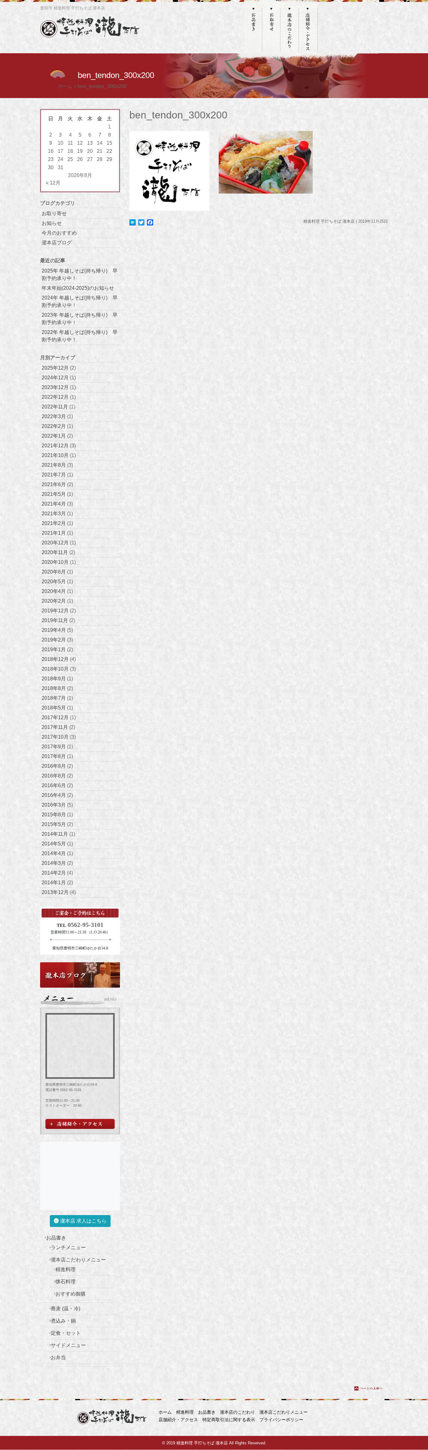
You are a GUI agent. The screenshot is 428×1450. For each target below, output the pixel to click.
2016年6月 (54, 785)
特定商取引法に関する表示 (228, 1419)
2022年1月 (54, 436)
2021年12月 (55, 445)
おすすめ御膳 (70, 1294)
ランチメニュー (68, 1247)
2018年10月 (55, 669)
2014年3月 (54, 863)
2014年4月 (54, 853)
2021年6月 (54, 484)
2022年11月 (55, 406)
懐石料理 (65, 1281)
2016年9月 (54, 766)
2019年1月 (54, 649)
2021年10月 (55, 455)
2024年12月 (55, 377)
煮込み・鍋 (63, 1320)
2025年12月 (55, 368)
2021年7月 (54, 474)
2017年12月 (55, 717)
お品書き (56, 1237)
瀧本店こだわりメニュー (78, 1259)
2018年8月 (54, 688)
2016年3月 (54, 805)
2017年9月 (54, 746)
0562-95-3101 (85, 924)
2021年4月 (54, 504)
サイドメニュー (68, 1345)
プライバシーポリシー (281, 1419)
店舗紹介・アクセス (178, 1419)
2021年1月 (54, 533)
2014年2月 (54, 873)
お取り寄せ (54, 213)
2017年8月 (54, 756)
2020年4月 (54, 591)
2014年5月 (54, 843)
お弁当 (58, 1357)
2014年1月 (54, 882)
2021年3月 (54, 513)
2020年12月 (55, 542)
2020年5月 (54, 581)
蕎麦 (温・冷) (65, 1308)
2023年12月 (55, 387)
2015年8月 (54, 814)
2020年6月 (54, 571)
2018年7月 (54, 698)
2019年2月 (54, 639)
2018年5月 (54, 707)
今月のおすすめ (59, 233)
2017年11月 (55, 727)
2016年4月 (54, 795)
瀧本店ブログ (57, 242)
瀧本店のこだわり (237, 1412)
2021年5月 (54, 494)
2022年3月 (54, 416)
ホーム (165, 1412)
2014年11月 (55, 834)
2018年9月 (54, 678)
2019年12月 (55, 610)
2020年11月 (55, 552)
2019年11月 (55, 620)
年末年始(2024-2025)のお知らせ (78, 288)
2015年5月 (54, 824)
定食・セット (66, 1333)
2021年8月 (54, 465)
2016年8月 (54, 775)
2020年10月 (55, 562)
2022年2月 (54, 426)
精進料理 (65, 1269)
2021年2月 (54, 523)
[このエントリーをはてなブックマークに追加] (132, 222)
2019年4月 (54, 630)
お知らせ (52, 223)
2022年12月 (55, 397)
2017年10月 (55, 737)
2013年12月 (55, 892)
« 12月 (53, 182)
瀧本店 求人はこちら (83, 1221)
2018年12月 (55, 659)
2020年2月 (54, 601)
